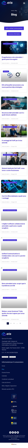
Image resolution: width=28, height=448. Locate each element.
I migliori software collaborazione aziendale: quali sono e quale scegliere (13, 226)
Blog (3, 369)
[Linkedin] (15, 432)
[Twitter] (13, 432)
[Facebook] (10, 432)
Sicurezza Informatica (14, 34)
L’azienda (4, 376)
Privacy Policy (5, 356)
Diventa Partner (6, 372)
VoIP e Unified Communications (14, 28)
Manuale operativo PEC (8, 389)
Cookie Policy (12, 356)
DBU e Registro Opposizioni (9, 385)
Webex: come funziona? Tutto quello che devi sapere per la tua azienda (13, 313)
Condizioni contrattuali (8, 379)
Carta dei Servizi (6, 382)
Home (12, 10)
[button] (24, 3)
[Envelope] (18, 432)
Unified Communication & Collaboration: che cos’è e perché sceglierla (13, 256)
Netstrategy (17, 439)
